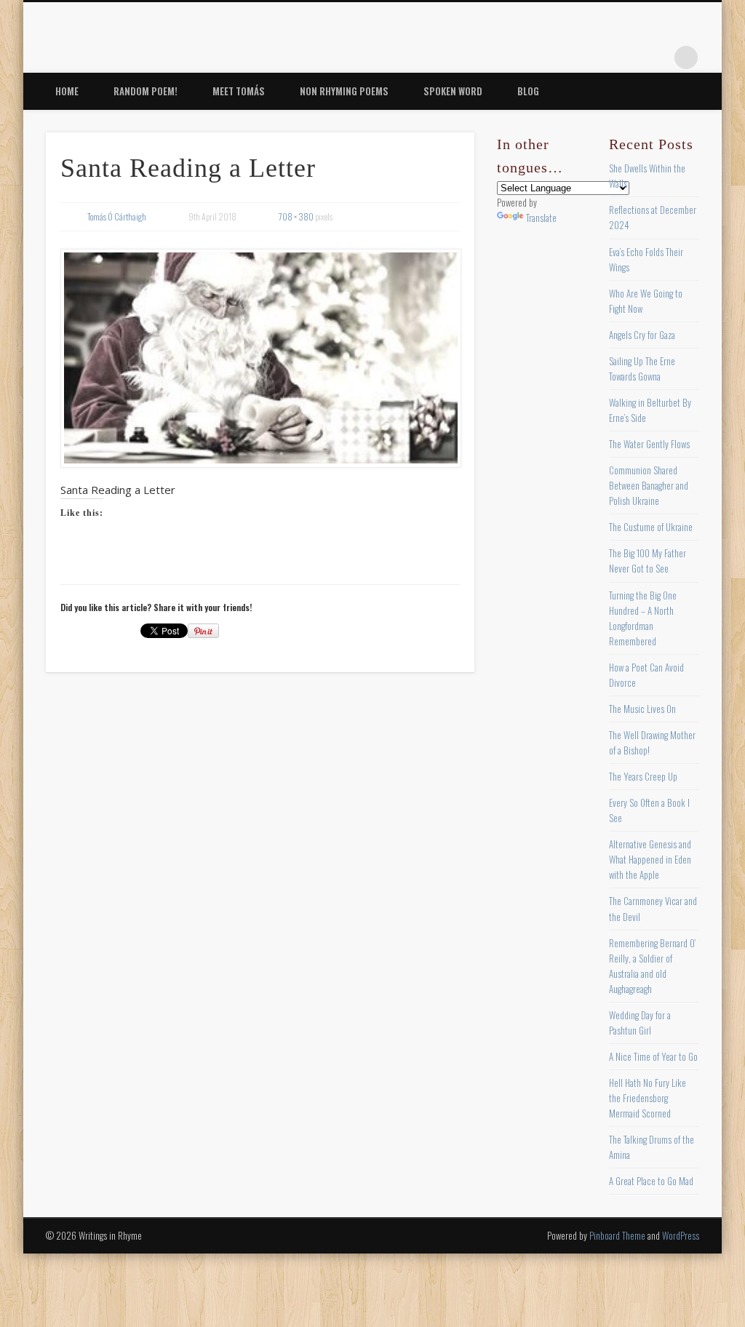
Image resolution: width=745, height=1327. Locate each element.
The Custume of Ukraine (651, 526)
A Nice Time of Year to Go (653, 1056)
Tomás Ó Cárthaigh (116, 216)
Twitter (566, 57)
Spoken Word (452, 91)
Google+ (656, 57)
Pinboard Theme (617, 1235)
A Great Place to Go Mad (651, 1180)
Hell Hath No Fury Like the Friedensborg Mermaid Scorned (647, 1097)
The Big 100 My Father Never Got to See (647, 560)
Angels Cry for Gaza (642, 334)
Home (67, 91)
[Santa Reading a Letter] (260, 358)
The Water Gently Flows (649, 444)
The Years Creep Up (643, 776)
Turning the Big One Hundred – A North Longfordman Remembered (643, 618)
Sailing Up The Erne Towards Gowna (642, 368)
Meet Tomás (238, 91)
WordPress (680, 1235)
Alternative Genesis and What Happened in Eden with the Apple (650, 859)
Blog (528, 91)
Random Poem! (145, 91)
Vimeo (626, 57)
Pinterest (596, 57)
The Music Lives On (642, 708)
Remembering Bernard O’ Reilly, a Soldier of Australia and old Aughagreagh (652, 966)
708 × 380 (296, 216)
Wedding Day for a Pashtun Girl (640, 1022)
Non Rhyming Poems (344, 91)
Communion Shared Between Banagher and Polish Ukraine (648, 485)
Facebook (537, 57)
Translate (541, 217)
